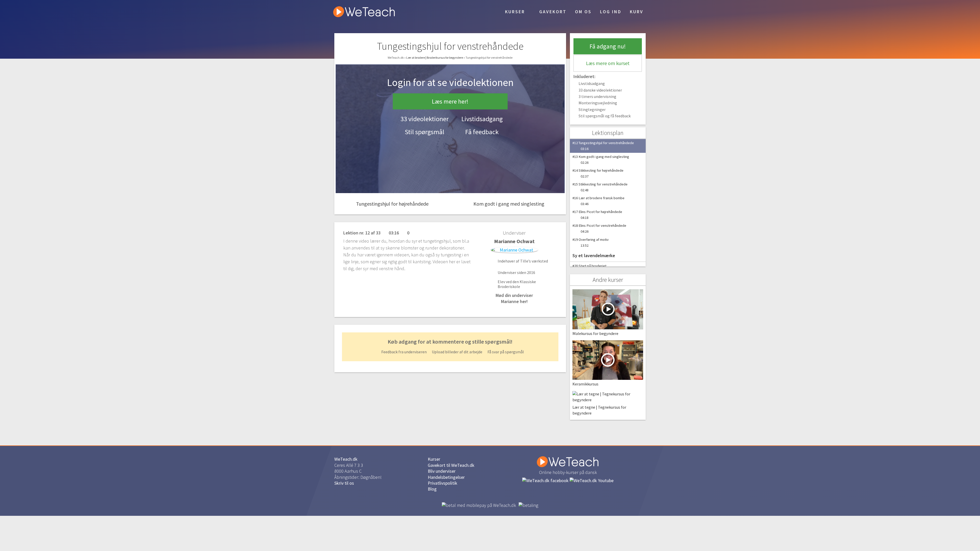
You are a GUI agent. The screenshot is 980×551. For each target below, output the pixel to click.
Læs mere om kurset (608, 63)
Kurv (636, 12)
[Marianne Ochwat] (514, 250)
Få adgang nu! (608, 46)
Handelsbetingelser (446, 477)
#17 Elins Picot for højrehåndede (597, 214)
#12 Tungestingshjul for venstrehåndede (603, 146)
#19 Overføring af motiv (590, 242)
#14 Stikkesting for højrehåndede (597, 173)
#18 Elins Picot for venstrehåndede (599, 228)
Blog (432, 489)
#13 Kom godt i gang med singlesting (600, 159)
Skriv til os (344, 483)
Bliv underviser (442, 471)
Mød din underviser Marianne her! (514, 298)
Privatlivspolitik (442, 483)
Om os (583, 12)
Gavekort (552, 12)
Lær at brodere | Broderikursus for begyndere (434, 57)
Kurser (514, 12)
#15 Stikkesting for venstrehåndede (600, 187)
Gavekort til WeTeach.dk (451, 465)
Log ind (610, 12)
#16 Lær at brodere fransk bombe (598, 201)
